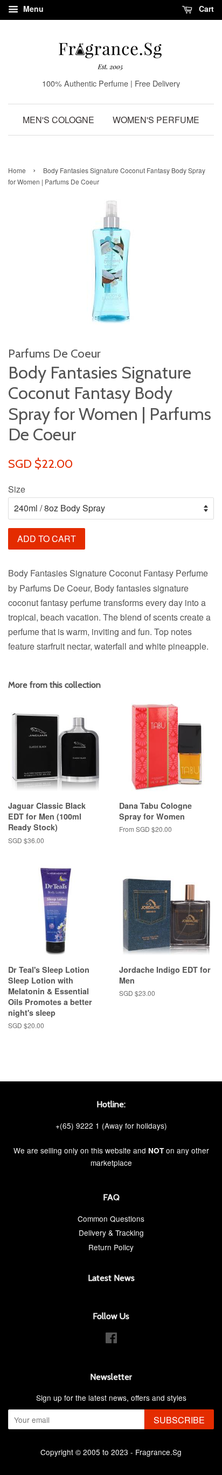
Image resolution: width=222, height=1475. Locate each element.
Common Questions (111, 1218)
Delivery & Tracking (111, 1232)
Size (16, 489)
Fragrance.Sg (158, 1452)
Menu (32, 8)
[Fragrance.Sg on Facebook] (111, 1339)
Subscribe (179, 1420)
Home (17, 170)
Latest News (111, 1278)
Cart (205, 8)
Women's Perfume (156, 119)
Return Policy (111, 1247)
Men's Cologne (58, 119)
